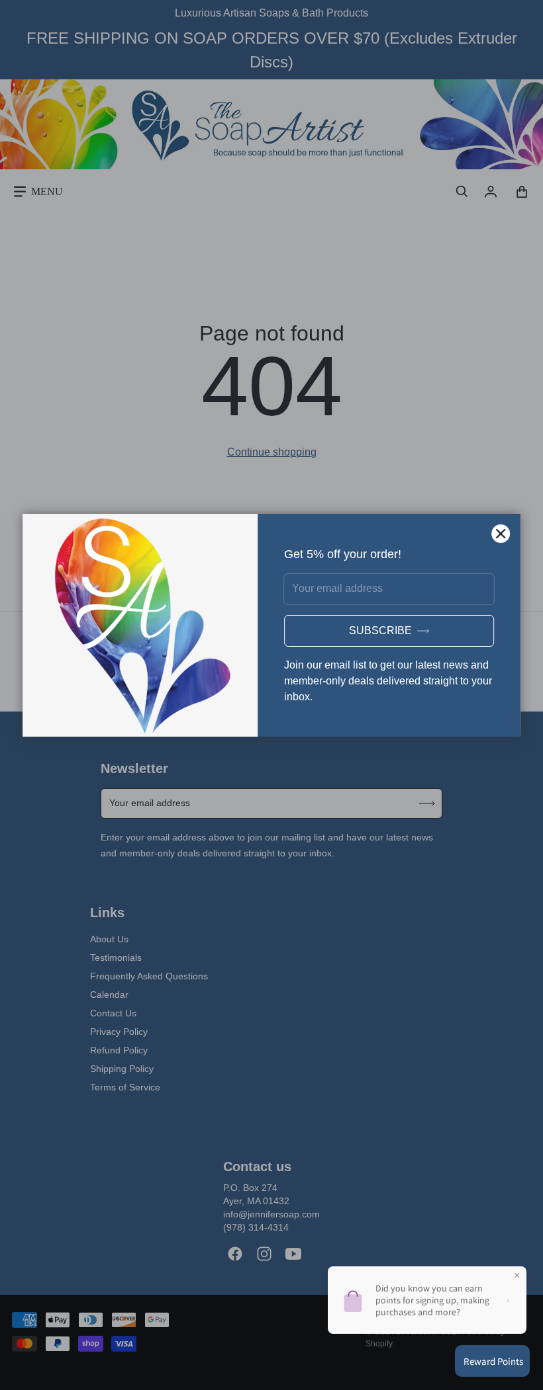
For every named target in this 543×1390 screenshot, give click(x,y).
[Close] (500, 533)
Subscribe (380, 630)
